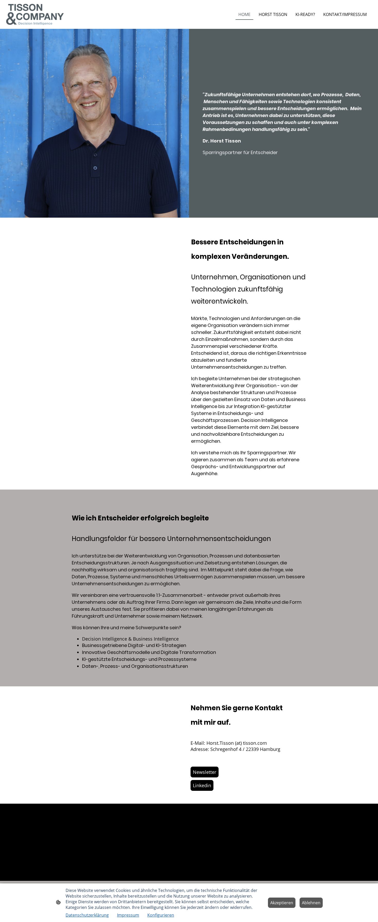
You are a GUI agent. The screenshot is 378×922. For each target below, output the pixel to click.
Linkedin (202, 785)
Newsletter (204, 772)
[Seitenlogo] (35, 14)
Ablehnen (311, 903)
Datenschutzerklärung (87, 915)
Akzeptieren (281, 903)
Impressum (128, 915)
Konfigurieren (160, 915)
